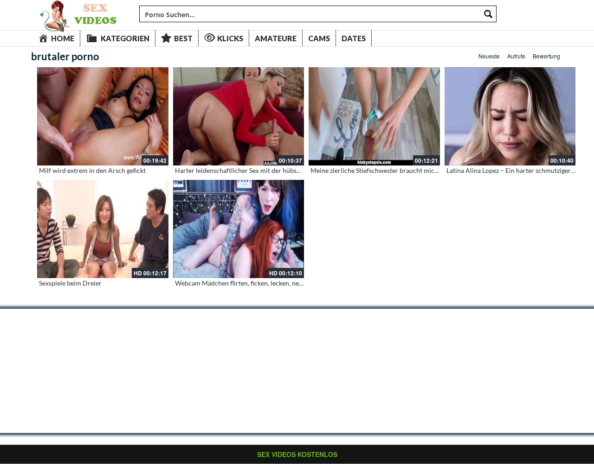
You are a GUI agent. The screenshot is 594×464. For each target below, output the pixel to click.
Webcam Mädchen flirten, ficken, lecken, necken (243, 283)
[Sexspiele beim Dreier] (102, 229)
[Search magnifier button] (488, 14)
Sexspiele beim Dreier (70, 283)
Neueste (489, 56)
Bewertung (546, 56)
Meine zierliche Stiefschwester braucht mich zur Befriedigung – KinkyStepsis (420, 170)
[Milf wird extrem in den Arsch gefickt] (102, 116)
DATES (354, 38)
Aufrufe (516, 56)
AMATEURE (276, 38)
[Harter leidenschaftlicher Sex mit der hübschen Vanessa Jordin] (238, 116)
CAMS (319, 38)
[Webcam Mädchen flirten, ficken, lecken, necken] (238, 229)
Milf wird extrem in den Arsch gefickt (92, 170)
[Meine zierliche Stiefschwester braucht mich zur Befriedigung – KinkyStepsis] (374, 116)
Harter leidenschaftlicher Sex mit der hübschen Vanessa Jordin (265, 170)
